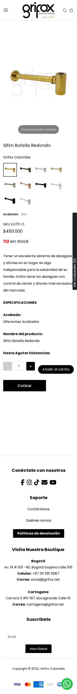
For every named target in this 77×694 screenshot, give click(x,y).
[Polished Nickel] (25, 201)
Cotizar (25, 385)
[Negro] (41, 185)
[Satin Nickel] (10, 185)
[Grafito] (56, 185)
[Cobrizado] (25, 185)
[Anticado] (25, 170)
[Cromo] (41, 170)
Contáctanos (38, 509)
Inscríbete (38, 648)
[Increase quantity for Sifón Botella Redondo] (30, 366)
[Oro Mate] (56, 170)
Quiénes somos (38, 520)
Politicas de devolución (38, 533)
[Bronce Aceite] (10, 201)
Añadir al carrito (56, 369)
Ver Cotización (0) (75, 272)
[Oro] (10, 170)
